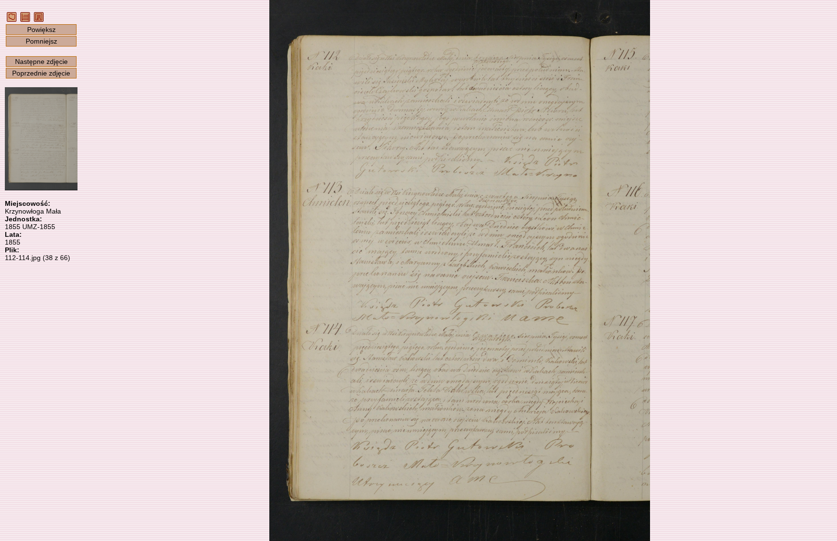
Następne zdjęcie (41, 61)
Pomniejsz (41, 41)
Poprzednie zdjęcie (41, 73)
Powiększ (41, 29)
